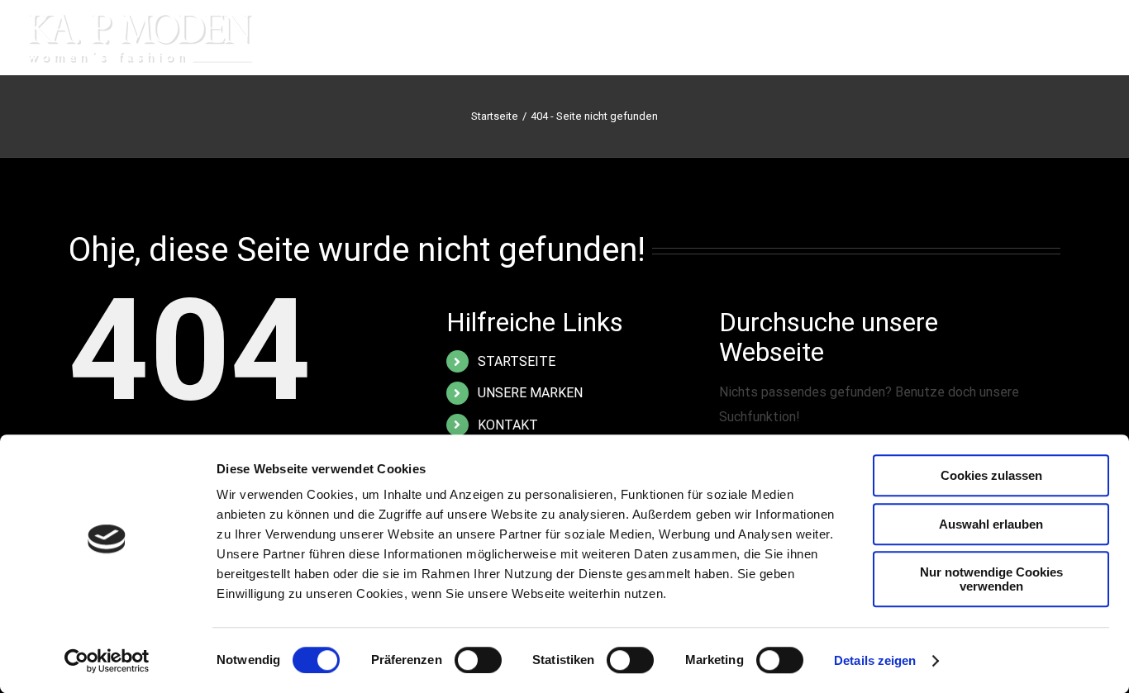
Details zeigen (875, 660)
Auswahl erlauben (991, 524)
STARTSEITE (516, 361)
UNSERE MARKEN (530, 393)
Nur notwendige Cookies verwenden (991, 579)
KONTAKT (508, 425)
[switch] (478, 660)
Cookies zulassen (991, 475)
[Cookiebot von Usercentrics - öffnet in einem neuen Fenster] (107, 660)
